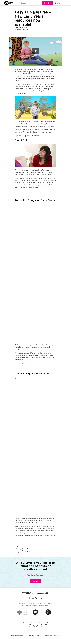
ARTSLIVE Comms (23, 29)
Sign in (57, 3)
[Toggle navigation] (64, 3)
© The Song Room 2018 (53, 636)
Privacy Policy (34, 636)
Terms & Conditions (17, 636)
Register (47, 3)
